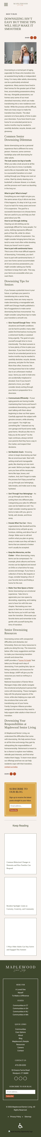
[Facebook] (16, 1078)
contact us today (11, 767)
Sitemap (28, 1117)
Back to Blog (11, 14)
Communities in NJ (20, 1011)
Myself (20, 993)
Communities (20, 1029)
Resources (20, 1044)
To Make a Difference (20, 996)
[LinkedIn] (21, 1078)
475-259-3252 (20, 1065)
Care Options (20, 1032)
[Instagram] (25, 1078)
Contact (20, 1051)
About (20, 1035)
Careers (20, 1047)
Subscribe (13, 810)
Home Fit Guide (25, 660)
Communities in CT (20, 1005)
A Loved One (21, 989)
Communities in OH (20, 1008)
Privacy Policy (15, 1117)
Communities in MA (20, 1015)
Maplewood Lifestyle (20, 1041)
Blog (20, 1038)
